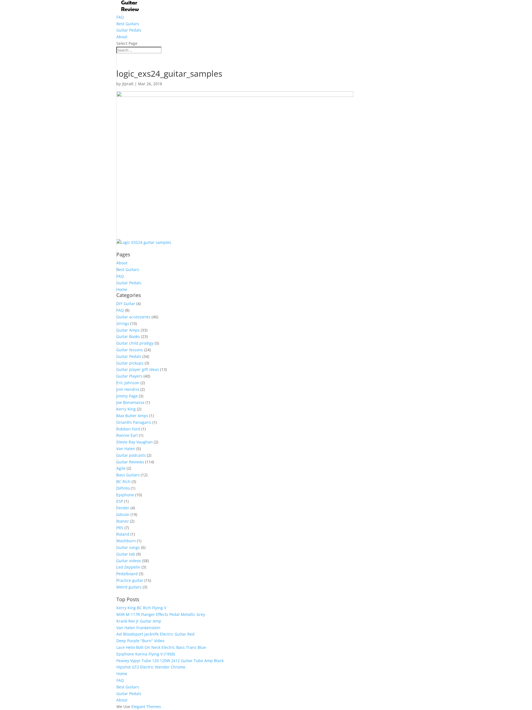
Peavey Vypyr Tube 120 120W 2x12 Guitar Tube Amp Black (170, 660)
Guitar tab (125, 554)
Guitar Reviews (130, 461)
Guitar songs (128, 547)
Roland (122, 534)
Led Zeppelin (128, 567)
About (121, 36)
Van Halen (125, 448)
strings (122, 323)
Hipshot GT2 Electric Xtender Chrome (150, 667)
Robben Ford (128, 429)
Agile (121, 468)
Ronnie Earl (127, 435)
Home (121, 289)
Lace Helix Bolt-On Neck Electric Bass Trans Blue (161, 647)
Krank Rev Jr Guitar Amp (138, 621)
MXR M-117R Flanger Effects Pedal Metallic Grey (160, 614)
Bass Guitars (128, 474)
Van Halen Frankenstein (138, 627)
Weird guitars (129, 587)
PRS (119, 527)
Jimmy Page (127, 396)
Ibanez (122, 521)
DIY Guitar (125, 303)
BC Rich (123, 481)
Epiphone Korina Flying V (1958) (145, 654)
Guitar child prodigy (135, 343)
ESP (119, 501)
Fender (122, 507)
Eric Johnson (127, 382)
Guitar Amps (128, 330)
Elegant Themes (146, 706)
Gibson (122, 514)
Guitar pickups (130, 363)
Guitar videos (128, 560)
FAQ (120, 17)
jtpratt (128, 83)
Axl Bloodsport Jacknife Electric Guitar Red (155, 634)
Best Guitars (127, 23)
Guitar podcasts (131, 455)
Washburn (126, 540)
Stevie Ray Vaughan (134, 442)
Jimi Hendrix (127, 389)
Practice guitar (129, 580)
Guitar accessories (133, 316)
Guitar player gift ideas (137, 369)
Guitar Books (128, 336)
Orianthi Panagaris (133, 422)
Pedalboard (127, 573)
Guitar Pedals (128, 30)
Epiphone (125, 494)
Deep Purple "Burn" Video (140, 640)
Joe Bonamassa (130, 402)
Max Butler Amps (132, 415)
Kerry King (126, 409)
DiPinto (123, 488)
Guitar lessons (129, 349)
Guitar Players (129, 376)
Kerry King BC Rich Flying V (141, 607)
